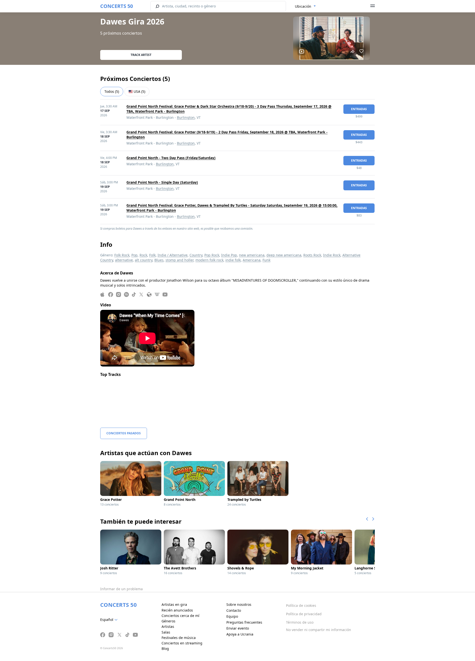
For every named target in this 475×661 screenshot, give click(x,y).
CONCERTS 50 (116, 6)
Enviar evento (237, 628)
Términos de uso (299, 622)
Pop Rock (211, 255)
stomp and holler (179, 260)
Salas (166, 632)
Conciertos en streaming (182, 643)
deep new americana (283, 255)
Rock (143, 255)
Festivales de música (179, 637)
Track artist (141, 55)
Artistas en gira (174, 604)
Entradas (359, 109)
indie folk (233, 260)
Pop (134, 255)
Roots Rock (312, 255)
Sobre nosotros (238, 604)
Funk (266, 260)
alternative (124, 260)
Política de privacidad (304, 614)
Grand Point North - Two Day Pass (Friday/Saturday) (170, 157)
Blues (159, 260)
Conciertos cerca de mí (180, 615)
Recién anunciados (177, 610)
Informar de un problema (121, 589)
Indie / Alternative (173, 255)
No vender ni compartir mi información (318, 629)
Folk (152, 255)
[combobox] (305, 6)
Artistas (168, 626)
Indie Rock (331, 255)
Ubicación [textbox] (303, 6)
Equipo (232, 616)
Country (196, 255)
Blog (165, 648)
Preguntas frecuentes (244, 622)
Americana (252, 260)
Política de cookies (301, 605)
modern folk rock (209, 260)
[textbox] (109, 620)
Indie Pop (229, 255)
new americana (251, 255)
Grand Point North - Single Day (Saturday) (162, 182)
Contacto (233, 610)
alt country (143, 260)
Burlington (186, 117)
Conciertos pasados (123, 433)
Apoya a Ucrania (239, 634)
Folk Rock (121, 255)
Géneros (168, 621)
